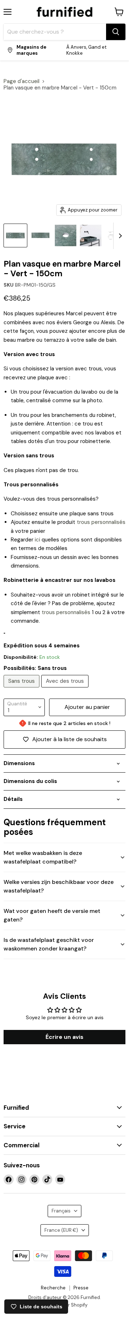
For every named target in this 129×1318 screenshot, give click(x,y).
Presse (81, 1288)
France (61, 1230)
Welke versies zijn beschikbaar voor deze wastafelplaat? (59, 886)
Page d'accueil (21, 81)
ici (37, 539)
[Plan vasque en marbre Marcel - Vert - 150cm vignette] (90, 235)
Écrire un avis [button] (64, 1037)
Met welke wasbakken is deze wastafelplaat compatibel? (43, 857)
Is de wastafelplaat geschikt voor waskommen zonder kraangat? (49, 944)
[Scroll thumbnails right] (119, 236)
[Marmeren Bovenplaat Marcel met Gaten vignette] (65, 235)
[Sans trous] (22, 689)
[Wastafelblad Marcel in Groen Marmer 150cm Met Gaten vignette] (15, 235)
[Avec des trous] (65, 689)
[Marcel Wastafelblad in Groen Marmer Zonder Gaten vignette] (40, 235)
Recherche (53, 1288)
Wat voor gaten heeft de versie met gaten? (52, 915)
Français (61, 1211)
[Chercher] (115, 32)
